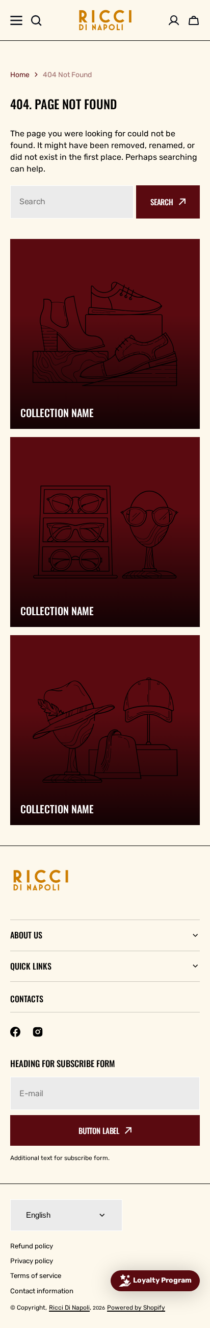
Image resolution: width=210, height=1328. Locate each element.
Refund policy (31, 1246)
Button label (98, 1130)
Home (20, 74)
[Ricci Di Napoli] (105, 20)
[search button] (36, 20)
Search (161, 201)
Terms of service (35, 1275)
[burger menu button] (16, 20)
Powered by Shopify (136, 1307)
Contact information (41, 1291)
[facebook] (15, 1032)
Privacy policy (31, 1261)
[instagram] (38, 1032)
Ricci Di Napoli (69, 1307)
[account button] (174, 20)
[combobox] (72, 202)
